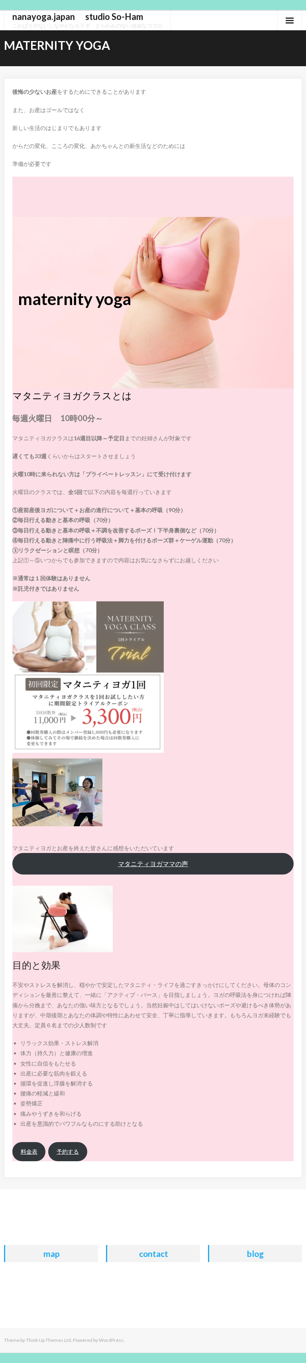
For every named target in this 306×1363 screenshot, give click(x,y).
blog (255, 1254)
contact (153, 1254)
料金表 (29, 1151)
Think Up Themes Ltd (48, 1340)
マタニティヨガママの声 (153, 863)
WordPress (111, 1340)
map (51, 1254)
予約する (68, 1151)
